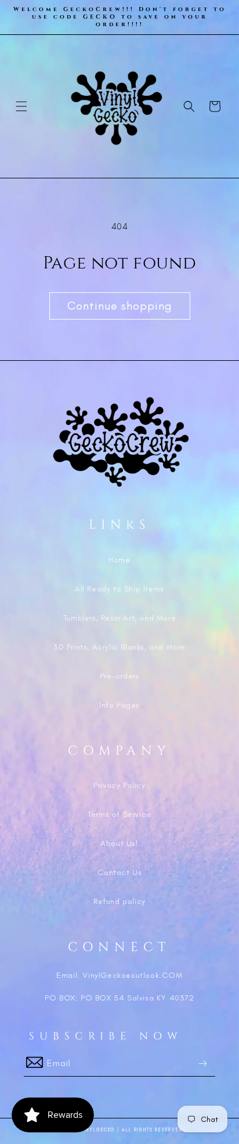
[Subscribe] (202, 1063)
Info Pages (119, 705)
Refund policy (119, 901)
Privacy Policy (119, 785)
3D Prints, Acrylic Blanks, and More (119, 647)
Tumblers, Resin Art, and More (119, 618)
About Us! (119, 843)
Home (119, 560)
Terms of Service (119, 814)
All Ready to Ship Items (119, 589)
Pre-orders (120, 676)
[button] (21, 106)
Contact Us (119, 872)
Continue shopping (119, 306)
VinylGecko (98, 1129)
